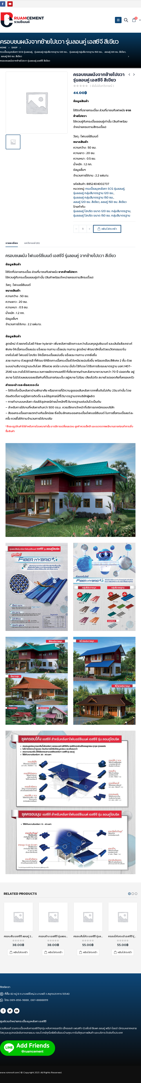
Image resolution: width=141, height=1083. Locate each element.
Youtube (16, 1011)
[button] (129, 893)
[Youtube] (10, 4)
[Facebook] (2, 4)
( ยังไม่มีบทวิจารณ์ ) (102, 86)
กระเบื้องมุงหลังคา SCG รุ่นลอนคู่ (104, 188)
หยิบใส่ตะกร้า (109, 229)
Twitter (10, 1011)
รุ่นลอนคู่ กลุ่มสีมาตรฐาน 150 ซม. (93, 197)
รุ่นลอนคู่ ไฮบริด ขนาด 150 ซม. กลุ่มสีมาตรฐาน (101, 215)
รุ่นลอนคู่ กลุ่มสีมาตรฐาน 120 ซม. (93, 193)
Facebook (3, 1011)
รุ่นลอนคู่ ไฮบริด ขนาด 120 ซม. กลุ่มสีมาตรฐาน (101, 211)
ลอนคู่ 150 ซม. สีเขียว (113, 202)
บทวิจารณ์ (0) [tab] (32, 243)
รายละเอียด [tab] (12, 243)
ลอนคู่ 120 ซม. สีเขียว (86, 202)
